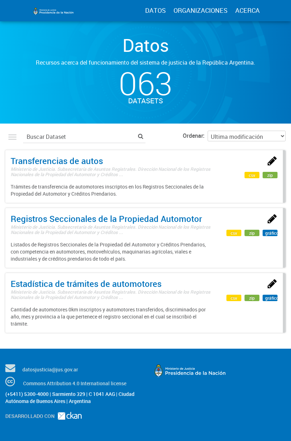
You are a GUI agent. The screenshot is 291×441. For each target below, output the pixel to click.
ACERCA (247, 10)
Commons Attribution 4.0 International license (74, 383)
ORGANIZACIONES (200, 10)
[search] (141, 136)
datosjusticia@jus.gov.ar (50, 369)
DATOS (155, 10)
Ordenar (193, 135)
